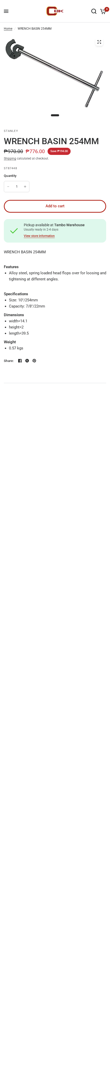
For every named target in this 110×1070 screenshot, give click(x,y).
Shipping (10, 158)
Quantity (10, 176)
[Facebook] (20, 361)
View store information (39, 235)
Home (8, 28)
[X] (27, 361)
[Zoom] (99, 42)
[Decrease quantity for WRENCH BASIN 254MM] (8, 186)
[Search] (94, 11)
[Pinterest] (34, 361)
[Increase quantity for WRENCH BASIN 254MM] (25, 186)
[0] (102, 11)
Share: (9, 360)
